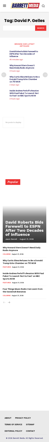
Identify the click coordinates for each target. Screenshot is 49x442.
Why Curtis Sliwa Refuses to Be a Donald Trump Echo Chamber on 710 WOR (24, 79)
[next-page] (45, 74)
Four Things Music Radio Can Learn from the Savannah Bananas (23, 290)
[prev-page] (3, 74)
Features (7, 267)
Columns (7, 254)
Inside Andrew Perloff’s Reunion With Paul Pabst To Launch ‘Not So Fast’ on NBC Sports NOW (24, 93)
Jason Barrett (11, 239)
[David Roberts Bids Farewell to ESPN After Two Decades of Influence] (24, 212)
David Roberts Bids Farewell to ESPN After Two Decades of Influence (24, 54)
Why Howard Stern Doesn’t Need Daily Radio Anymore (22, 66)
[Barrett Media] (25, 5)
